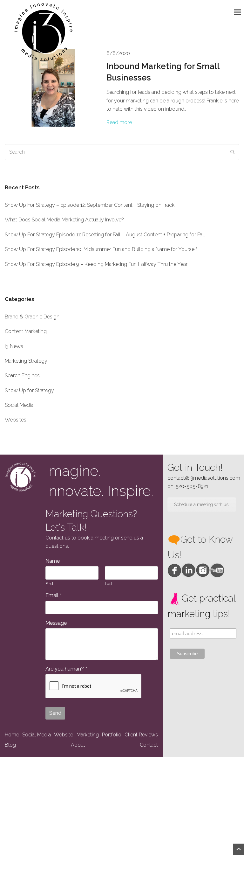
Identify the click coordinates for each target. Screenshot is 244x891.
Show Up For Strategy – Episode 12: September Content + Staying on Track (89, 205)
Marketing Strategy (26, 361)
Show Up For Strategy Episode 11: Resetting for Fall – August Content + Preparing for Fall (105, 235)
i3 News (14, 346)
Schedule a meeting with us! (201, 504)
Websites (15, 420)
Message (56, 623)
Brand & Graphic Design (32, 317)
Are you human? (66, 669)
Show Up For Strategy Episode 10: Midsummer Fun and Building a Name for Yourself (101, 249)
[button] (239, 12)
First (49, 583)
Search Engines (22, 375)
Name (52, 561)
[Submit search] (232, 152)
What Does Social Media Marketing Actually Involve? (64, 220)
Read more (119, 122)
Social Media (19, 405)
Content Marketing (26, 331)
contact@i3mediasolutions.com (203, 478)
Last (108, 583)
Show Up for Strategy (29, 390)
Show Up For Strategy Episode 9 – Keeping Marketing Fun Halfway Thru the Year (96, 264)
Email (53, 595)
